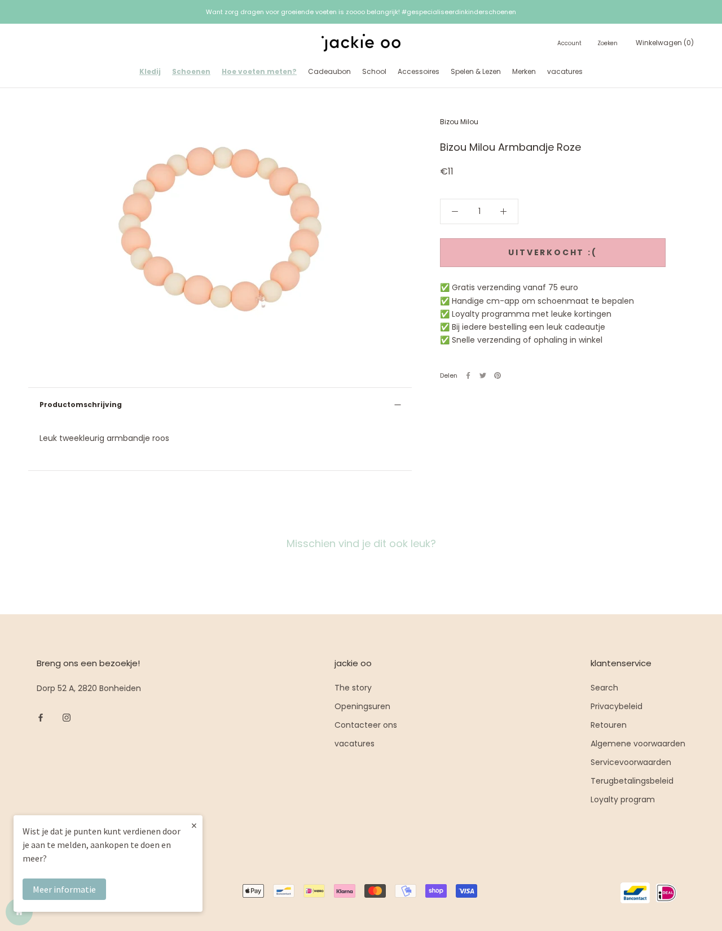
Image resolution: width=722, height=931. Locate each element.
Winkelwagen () (665, 43)
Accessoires (418, 71)
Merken (524, 71)
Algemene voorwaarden (638, 743)
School (374, 71)
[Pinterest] (497, 375)
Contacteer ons (365, 725)
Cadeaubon (329, 71)
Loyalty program (623, 799)
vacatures (565, 71)
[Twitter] (482, 375)
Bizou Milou (459, 121)
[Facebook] (468, 375)
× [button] (194, 825)
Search (604, 687)
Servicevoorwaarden (631, 762)
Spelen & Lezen (476, 71)
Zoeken (607, 44)
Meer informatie (64, 889)
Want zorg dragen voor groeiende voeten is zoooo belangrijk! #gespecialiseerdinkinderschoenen (361, 11)
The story (353, 687)
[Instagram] (67, 717)
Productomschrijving (80, 404)
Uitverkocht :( (552, 252)
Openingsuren (362, 706)
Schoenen (191, 71)
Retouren (609, 725)
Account (569, 44)
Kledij (150, 71)
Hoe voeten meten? (259, 71)
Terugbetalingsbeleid (632, 780)
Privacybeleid (616, 706)
